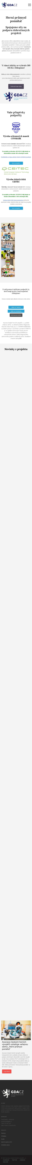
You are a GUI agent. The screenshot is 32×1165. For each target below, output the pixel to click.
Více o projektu (16, 163)
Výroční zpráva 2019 (6, 1142)
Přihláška (3, 1136)
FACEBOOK (6, 1160)
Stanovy (3, 1133)
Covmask (13, 144)
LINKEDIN (22, 1160)
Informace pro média (16, 315)
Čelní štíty (4, 187)
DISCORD (5, 1162)
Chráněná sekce (5, 1145)
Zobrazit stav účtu (16, 86)
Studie (3, 1139)
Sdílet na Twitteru (16, 307)
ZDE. (20, 338)
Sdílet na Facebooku (16, 311)
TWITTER (14, 1160)
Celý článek (7, 1071)
